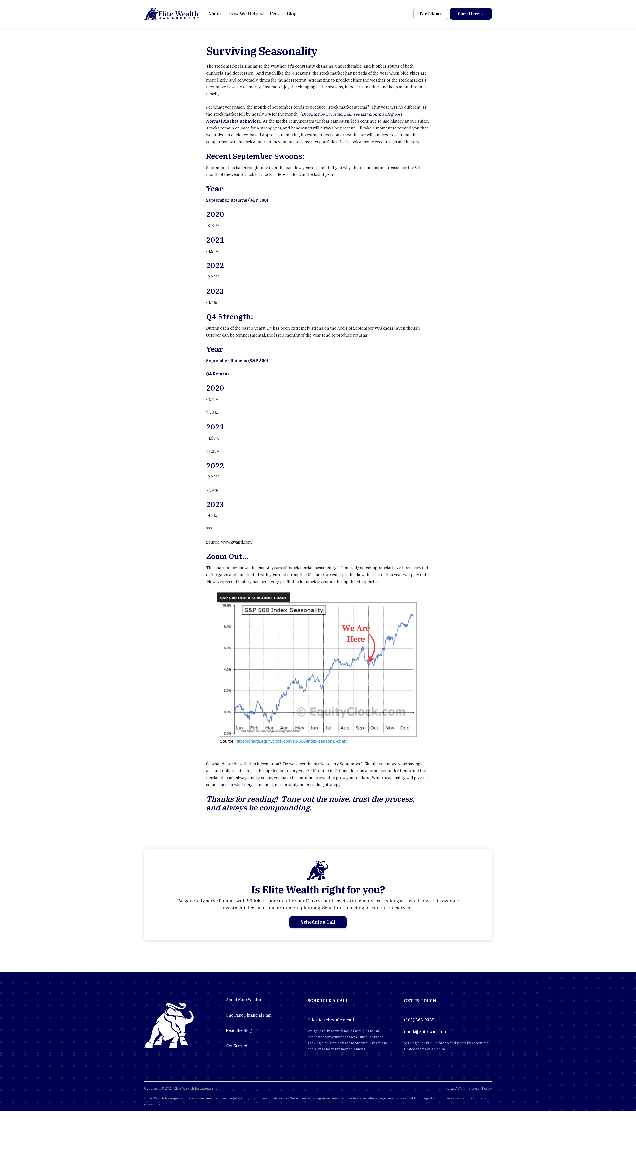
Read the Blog (239, 1030)
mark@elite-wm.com (425, 1031)
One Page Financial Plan (249, 1015)
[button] (244, 14)
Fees (274, 14)
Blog (292, 14)
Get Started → (239, 1045)
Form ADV (453, 1088)
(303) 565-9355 (419, 1019)
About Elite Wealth (243, 999)
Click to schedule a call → (333, 1019)
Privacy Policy (480, 1088)
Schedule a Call (318, 922)
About (214, 14)
